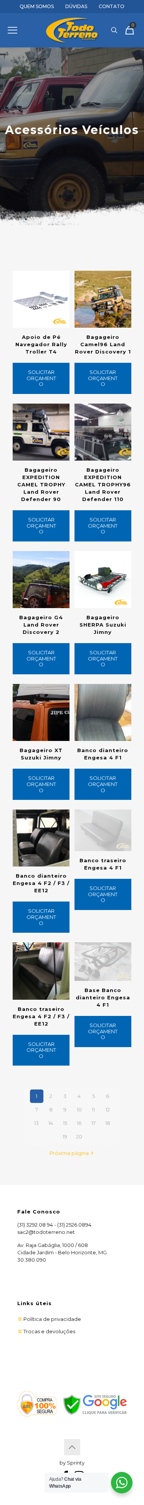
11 (93, 1109)
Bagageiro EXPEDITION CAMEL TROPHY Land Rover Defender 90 (41, 484)
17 (93, 1123)
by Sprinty (72, 1463)
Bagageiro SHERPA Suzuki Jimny (102, 624)
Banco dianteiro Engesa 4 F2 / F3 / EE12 (41, 883)
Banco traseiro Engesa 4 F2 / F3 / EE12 (41, 1016)
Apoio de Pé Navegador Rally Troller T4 (41, 344)
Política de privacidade (52, 1319)
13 (36, 1123)
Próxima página (70, 1153)
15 (65, 1123)
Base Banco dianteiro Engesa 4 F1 (103, 997)
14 (50, 1123)
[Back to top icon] (72, 1447)
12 (108, 1109)
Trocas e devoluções (49, 1331)
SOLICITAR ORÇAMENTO (41, 378)
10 (79, 1109)
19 (65, 1136)
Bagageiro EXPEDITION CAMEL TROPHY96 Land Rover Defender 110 (103, 484)
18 (107, 1123)
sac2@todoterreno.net (46, 1232)
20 (79, 1136)
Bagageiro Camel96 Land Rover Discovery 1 (103, 344)
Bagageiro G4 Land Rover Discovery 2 (41, 624)
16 (79, 1123)
